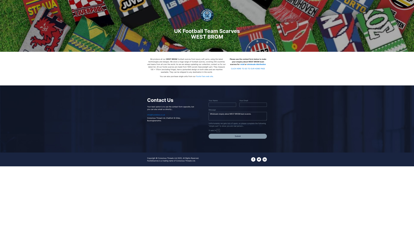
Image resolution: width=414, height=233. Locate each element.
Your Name (213, 100)
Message (212, 110)
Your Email (243, 100)
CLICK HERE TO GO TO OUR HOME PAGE (248, 69)
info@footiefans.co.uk (156, 115)
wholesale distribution (256, 64)
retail (242, 64)
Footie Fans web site (204, 76)
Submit (238, 136)
